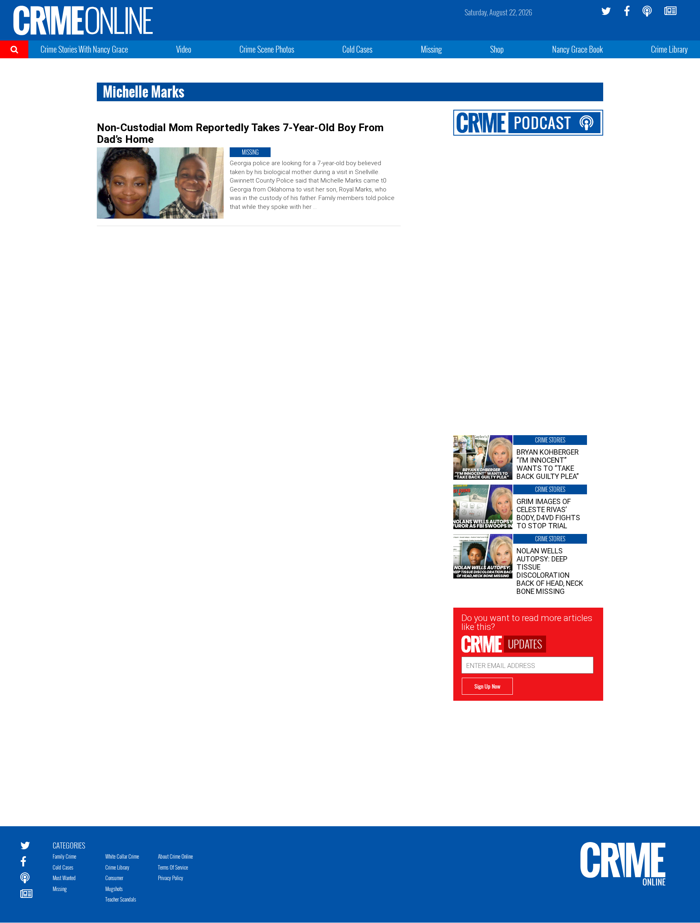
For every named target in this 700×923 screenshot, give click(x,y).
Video (183, 49)
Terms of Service (173, 867)
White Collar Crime (122, 856)
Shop (497, 49)
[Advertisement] (528, 757)
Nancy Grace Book (577, 49)
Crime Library (669, 49)
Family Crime (64, 856)
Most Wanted (64, 878)
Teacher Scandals (120, 899)
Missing (431, 49)
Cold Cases (357, 49)
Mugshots (114, 889)
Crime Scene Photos (266, 49)
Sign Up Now (487, 686)
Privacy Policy (170, 878)
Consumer (114, 878)
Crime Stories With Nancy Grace (84, 49)
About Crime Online (175, 856)
